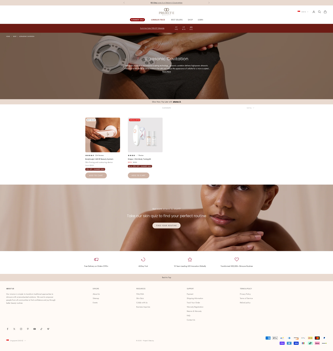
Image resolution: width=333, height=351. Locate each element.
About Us (96, 294)
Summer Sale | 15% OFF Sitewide (152, 28)
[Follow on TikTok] (41, 329)
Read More (166, 71)
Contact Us (191, 320)
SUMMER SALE (137, 19)
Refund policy (245, 302)
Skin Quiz (140, 298)
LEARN (200, 19)
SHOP (190, 19)
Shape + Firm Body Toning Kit (139, 159)
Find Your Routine (166, 225)
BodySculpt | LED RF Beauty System (99, 159)
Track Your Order (193, 302)
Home (8, 36)
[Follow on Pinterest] (28, 329)
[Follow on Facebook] (7, 329)
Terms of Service (246, 298)
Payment (190, 294)
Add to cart (96, 175)
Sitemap (96, 298)
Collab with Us (142, 302)
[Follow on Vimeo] (48, 329)
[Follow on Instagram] (21, 329)
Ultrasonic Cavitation (26, 36)
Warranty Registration (195, 307)
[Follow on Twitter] (14, 329)
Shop (14, 36)
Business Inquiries (143, 307)
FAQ (188, 315)
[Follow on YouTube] (34, 329)
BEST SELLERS (177, 19)
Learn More (176, 3)
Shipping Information (195, 298)
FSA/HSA (140, 294)
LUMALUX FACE (158, 19)
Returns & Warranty (194, 311)
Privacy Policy (245, 294)
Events (95, 302)
